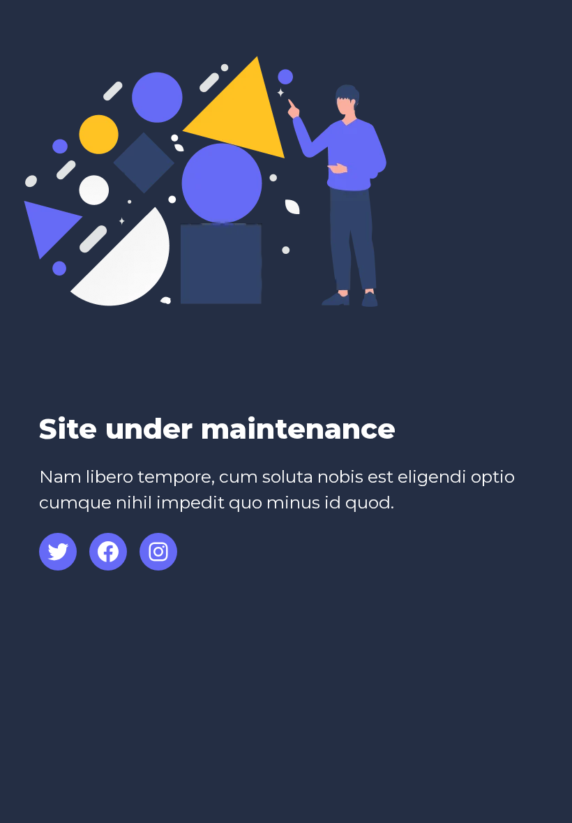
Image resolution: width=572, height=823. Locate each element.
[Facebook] (108, 552)
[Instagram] (158, 552)
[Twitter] (58, 552)
